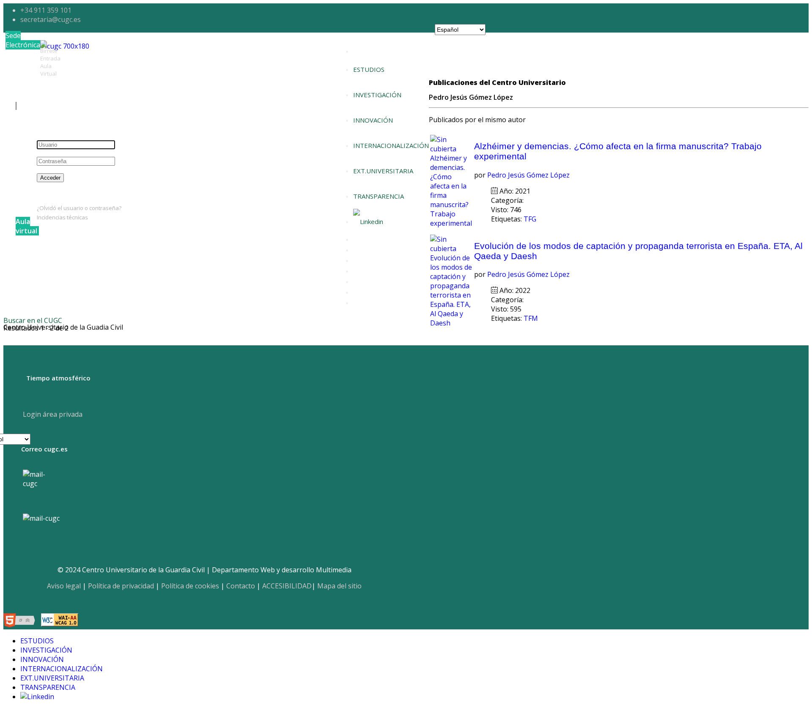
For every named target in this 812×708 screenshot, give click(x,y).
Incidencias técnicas (62, 217)
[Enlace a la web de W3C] (21, 621)
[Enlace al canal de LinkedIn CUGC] (368, 221)
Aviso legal (64, 585)
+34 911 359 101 (45, 10)
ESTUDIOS (368, 69)
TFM (532, 318)
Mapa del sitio (339, 585)
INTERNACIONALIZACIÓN (391, 145)
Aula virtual (26, 226)
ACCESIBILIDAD (287, 585)
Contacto (240, 585)
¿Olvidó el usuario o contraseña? (79, 208)
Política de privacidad (121, 585)
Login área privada (51, 414)
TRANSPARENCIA (378, 196)
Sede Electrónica (22, 40)
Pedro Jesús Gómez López (528, 175)
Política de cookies (190, 585)
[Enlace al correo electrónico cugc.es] (41, 488)
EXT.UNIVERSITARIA (383, 171)
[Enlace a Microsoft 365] (41, 518)
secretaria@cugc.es (50, 19)
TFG (531, 219)
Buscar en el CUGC (32, 320)
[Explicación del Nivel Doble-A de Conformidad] (59, 621)
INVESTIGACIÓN (377, 94)
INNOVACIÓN (373, 120)
